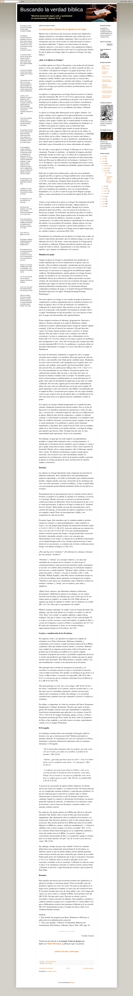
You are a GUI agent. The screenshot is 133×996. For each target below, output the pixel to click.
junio (105, 188)
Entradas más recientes (46, 968)
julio (105, 186)
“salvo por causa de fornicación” (106, 96)
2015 (103, 206)
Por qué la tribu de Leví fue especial (107, 91)
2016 (103, 204)
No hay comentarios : (51, 961)
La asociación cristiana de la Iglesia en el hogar (62, 29)
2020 (103, 163)
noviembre (107, 166)
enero (105, 193)
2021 (103, 161)
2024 (103, 158)
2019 (103, 196)
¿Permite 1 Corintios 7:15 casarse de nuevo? (107, 86)
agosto (106, 170)
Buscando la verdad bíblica (51, 9)
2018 (103, 199)
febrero (106, 191)
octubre (106, 168)
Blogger (72, 982)
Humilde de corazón (105, 72)
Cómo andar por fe (107, 77)
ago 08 (107, 173)
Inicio (68, 968)
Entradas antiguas (88, 968)
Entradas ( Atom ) (52, 971)
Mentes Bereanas (54, 943)
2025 (103, 156)
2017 (103, 201)
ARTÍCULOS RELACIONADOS (66, 951)
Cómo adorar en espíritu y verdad (106, 80)
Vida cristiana (48, 963)
